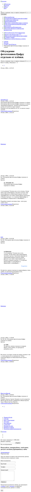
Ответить (3, 111)
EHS (2, 237)
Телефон (3, 467)
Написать (3, 482)
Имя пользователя (5, 460)
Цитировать (9, 111)
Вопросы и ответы (20, 38)
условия (3, 486)
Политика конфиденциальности (12, 429)
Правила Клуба (8, 417)
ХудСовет (6, 421)
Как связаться (7, 423)
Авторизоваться (5, 452)
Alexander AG (4, 99)
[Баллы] (15, 414)
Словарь (12, 37)
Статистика (7, 424)
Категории (3, 14)
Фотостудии (16, 34)
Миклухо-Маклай (5, 393)
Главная (6, 41)
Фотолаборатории (20, 32)
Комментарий (4, 470)
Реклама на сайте (8, 426)
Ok (2, 490)
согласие (12, 486)
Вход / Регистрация (9, 420)
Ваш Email (3, 463)
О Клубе (6, 419)
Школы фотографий (21, 36)
